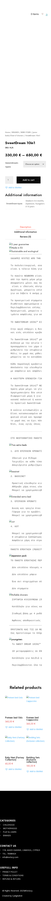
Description (25, 227)
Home (7, 132)
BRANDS (15, 132)
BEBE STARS (26, 132)
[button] (13, 187)
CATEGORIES (7, 820)
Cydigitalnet (17, 895)
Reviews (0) (25, 236)
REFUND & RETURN (11, 879)
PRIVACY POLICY (9, 872)
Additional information (25, 231)
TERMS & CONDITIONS (13, 875)
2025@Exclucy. (26, 890)
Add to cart (28, 180)
